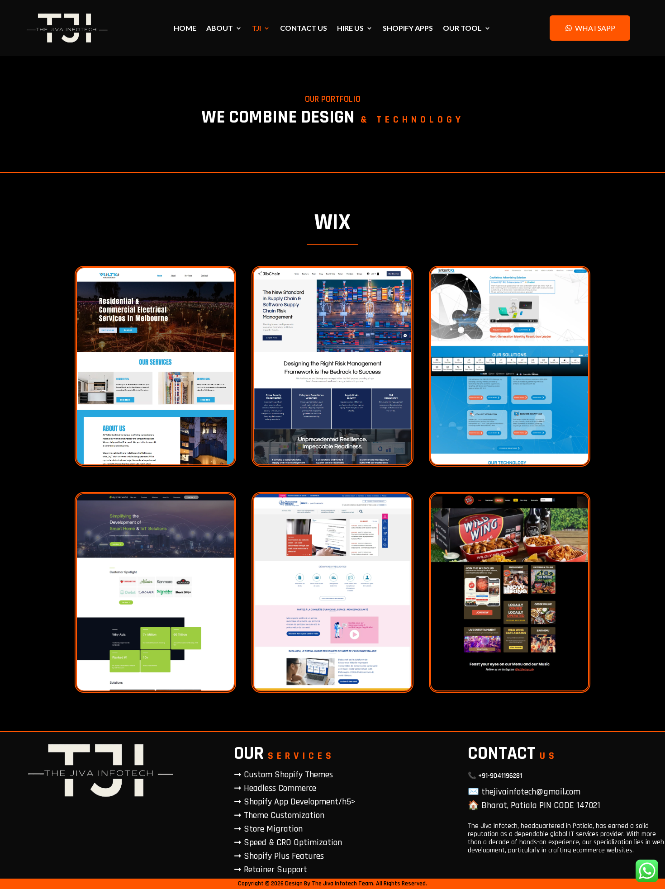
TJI (256, 28)
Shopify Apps (408, 28)
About (219, 28)
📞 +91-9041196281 (495, 775)
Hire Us (350, 28)
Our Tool (462, 28)
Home (185, 28)
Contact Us (303, 28)
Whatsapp (595, 28)
